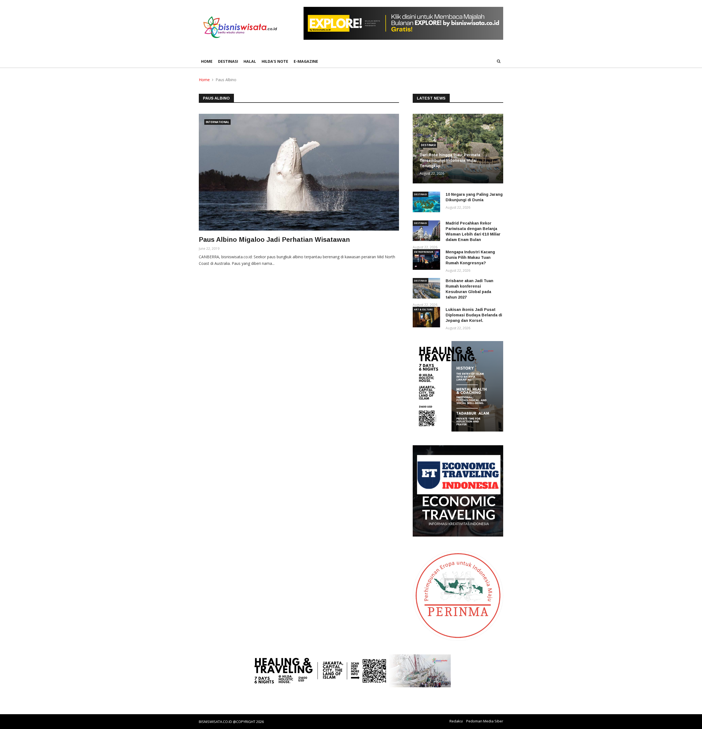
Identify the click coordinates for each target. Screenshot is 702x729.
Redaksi (456, 721)
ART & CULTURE (423, 309)
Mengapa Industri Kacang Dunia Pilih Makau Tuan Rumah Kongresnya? (470, 257)
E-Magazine (306, 61)
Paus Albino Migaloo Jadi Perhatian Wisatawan (274, 239)
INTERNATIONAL (217, 122)
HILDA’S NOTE (275, 61)
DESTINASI (228, 61)
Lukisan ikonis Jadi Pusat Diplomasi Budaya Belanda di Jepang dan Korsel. (474, 315)
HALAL (250, 61)
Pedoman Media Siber (484, 721)
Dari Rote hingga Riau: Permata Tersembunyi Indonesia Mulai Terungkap (450, 160)
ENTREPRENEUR (423, 251)
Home (207, 61)
